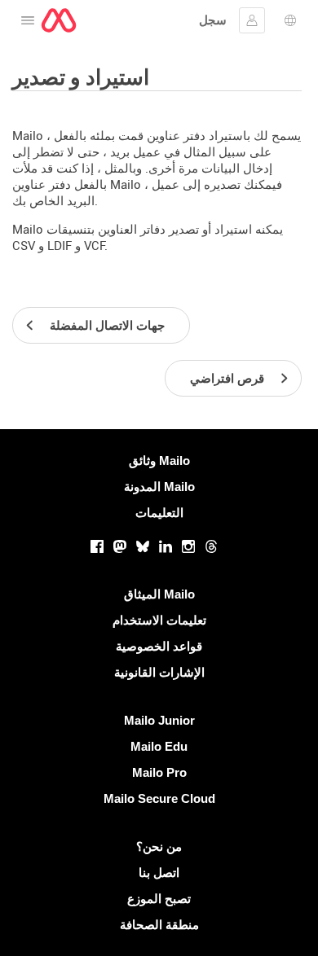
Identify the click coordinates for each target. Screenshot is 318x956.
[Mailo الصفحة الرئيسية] (59, 20)
